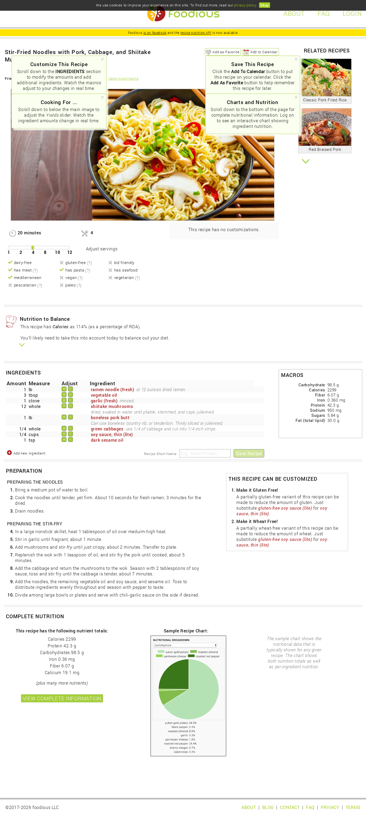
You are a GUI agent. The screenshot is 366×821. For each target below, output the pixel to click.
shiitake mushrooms (112, 406)
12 (70, 252)
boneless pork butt (110, 417)
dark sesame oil (107, 440)
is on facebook (155, 32)
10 (57, 252)
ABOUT (248, 807)
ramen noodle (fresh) (112, 389)
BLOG (268, 807)
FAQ (310, 807)
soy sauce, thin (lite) (112, 434)
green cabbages (107, 428)
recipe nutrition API (196, 32)
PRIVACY (330, 807)
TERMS (353, 807)
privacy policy (245, 5)
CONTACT (290, 807)
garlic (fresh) (104, 400)
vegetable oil (104, 395)
